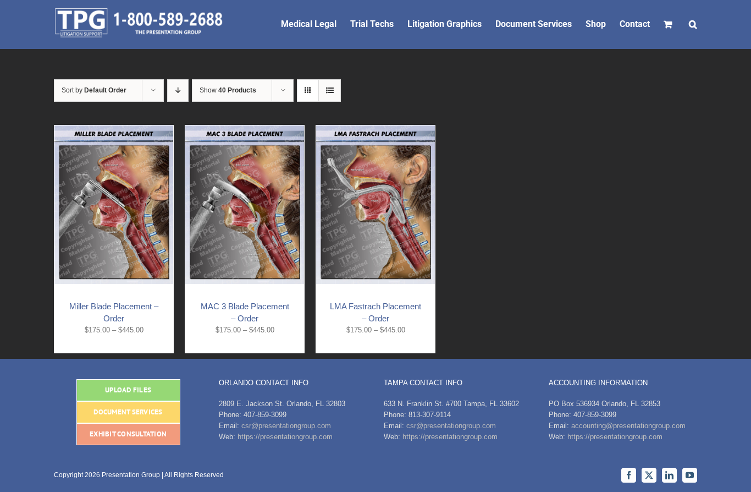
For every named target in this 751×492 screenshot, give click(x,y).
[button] (693, 23)
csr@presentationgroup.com (286, 426)
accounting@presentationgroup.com (628, 426)
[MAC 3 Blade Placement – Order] (244, 131)
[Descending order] (178, 90)
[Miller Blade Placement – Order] (113, 131)
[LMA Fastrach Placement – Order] (375, 131)
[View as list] (329, 90)
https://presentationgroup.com (285, 437)
